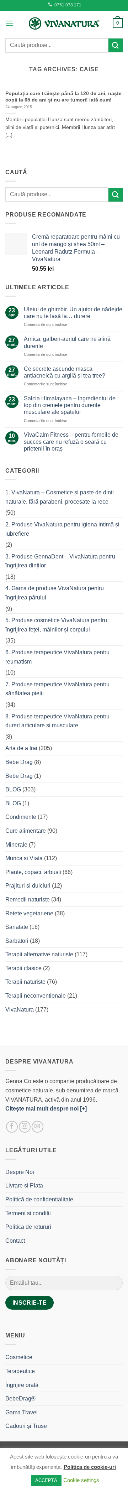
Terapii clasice (23, 968)
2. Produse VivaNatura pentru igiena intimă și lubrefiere (62, 529)
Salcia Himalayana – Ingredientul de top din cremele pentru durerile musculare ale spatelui (70, 405)
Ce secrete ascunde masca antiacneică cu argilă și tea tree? (64, 372)
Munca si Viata (24, 858)
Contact (15, 1241)
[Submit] (115, 45)
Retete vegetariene (29, 913)
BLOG (13, 789)
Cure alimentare (25, 831)
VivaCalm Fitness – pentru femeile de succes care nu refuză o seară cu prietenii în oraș (71, 441)
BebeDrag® (20, 1398)
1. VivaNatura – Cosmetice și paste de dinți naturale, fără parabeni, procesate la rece (59, 497)
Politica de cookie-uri (90, 1467)
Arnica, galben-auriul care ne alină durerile (67, 342)
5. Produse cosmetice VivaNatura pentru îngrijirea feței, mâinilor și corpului (56, 625)
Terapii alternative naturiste (39, 954)
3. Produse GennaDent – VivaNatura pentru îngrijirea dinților (60, 561)
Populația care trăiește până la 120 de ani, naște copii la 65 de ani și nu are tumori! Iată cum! (63, 97)
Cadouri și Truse (26, 1426)
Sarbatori (16, 941)
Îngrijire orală (21, 1385)
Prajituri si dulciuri (27, 886)
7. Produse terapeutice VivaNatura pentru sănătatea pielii (57, 689)
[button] (9, 23)
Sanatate (16, 927)
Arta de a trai (21, 748)
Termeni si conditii (28, 1213)
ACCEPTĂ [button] (46, 1480)
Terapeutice (20, 1371)
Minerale (16, 845)
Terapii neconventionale (35, 996)
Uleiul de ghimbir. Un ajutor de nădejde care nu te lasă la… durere (73, 312)
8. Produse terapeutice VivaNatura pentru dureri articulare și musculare (57, 721)
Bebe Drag (19, 762)
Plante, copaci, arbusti (33, 872)
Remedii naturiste (27, 899)
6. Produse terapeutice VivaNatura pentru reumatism (57, 657)
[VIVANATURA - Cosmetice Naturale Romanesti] (64, 23)
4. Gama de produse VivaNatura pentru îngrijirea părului (54, 593)
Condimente (20, 817)
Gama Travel (21, 1412)
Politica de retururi (28, 1227)
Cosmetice (18, 1357)
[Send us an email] (37, 1127)
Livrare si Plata (24, 1185)
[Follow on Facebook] (12, 1127)
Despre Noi (19, 1172)
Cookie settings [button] (81, 1480)
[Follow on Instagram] (25, 1127)
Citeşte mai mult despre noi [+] (46, 1109)
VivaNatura (19, 1010)
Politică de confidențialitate (39, 1199)
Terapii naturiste (25, 982)
